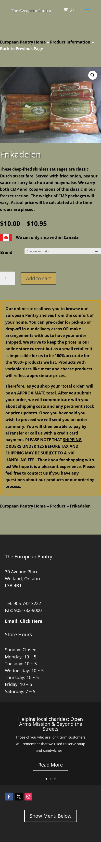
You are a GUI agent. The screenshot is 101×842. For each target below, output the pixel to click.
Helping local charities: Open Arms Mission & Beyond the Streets (50, 724)
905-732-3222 (27, 603)
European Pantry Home (23, 42)
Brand (6, 252)
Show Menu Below (51, 816)
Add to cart (38, 278)
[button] (92, 75)
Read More (50, 764)
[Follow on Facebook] (9, 796)
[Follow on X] (19, 796)
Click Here (31, 621)
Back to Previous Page (21, 48)
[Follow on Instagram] (28, 796)
